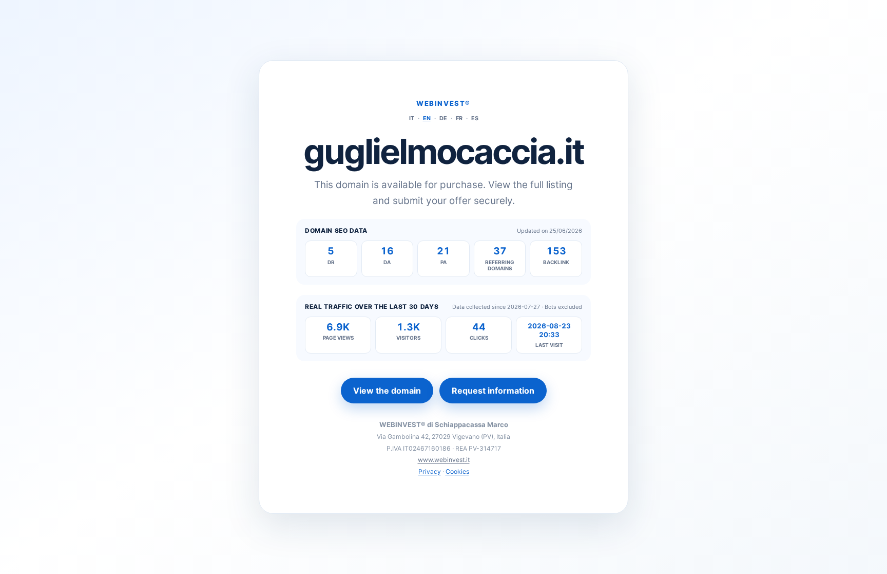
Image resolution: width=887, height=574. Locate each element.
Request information (493, 390)
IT (411, 118)
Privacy (429, 471)
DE (443, 118)
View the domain (387, 390)
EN (427, 118)
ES (474, 118)
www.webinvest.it (444, 460)
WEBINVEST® (443, 103)
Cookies (457, 471)
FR (459, 118)
